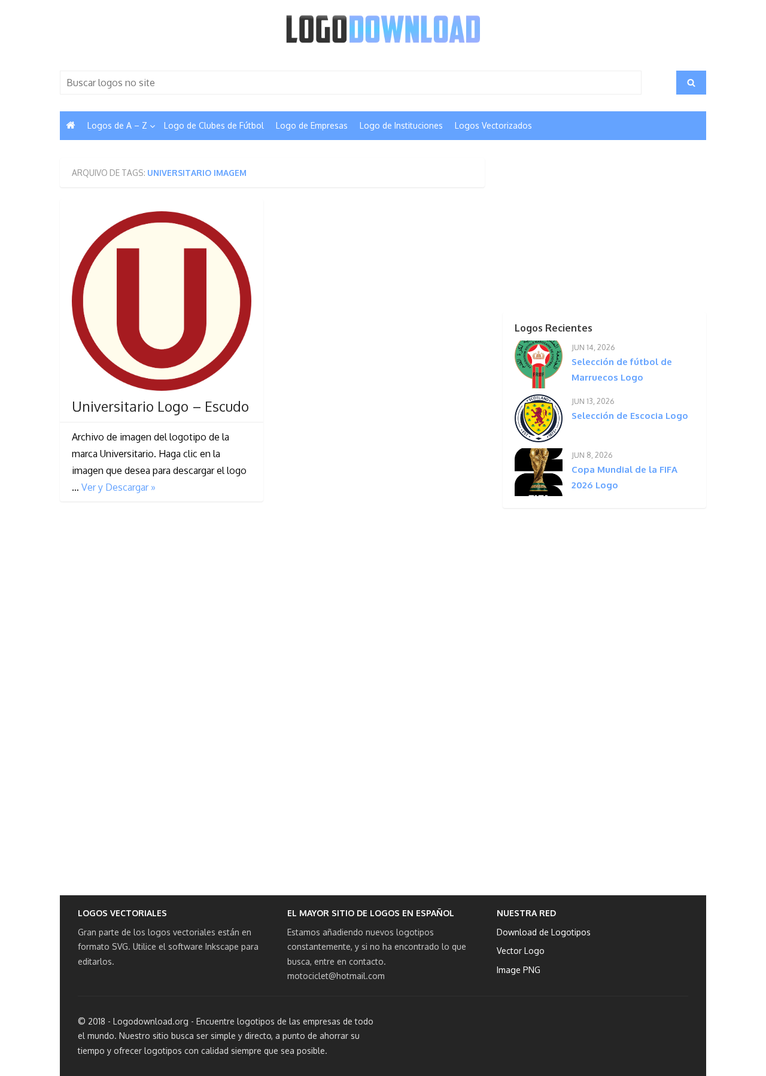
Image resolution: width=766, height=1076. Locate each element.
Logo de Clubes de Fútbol (214, 125)
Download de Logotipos (544, 932)
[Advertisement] (583, 233)
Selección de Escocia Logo (630, 415)
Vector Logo (521, 951)
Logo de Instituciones (401, 125)
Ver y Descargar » (118, 487)
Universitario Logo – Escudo (160, 406)
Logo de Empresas (312, 125)
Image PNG (518, 970)
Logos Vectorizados (493, 125)
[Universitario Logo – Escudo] (161, 301)
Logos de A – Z (117, 125)
